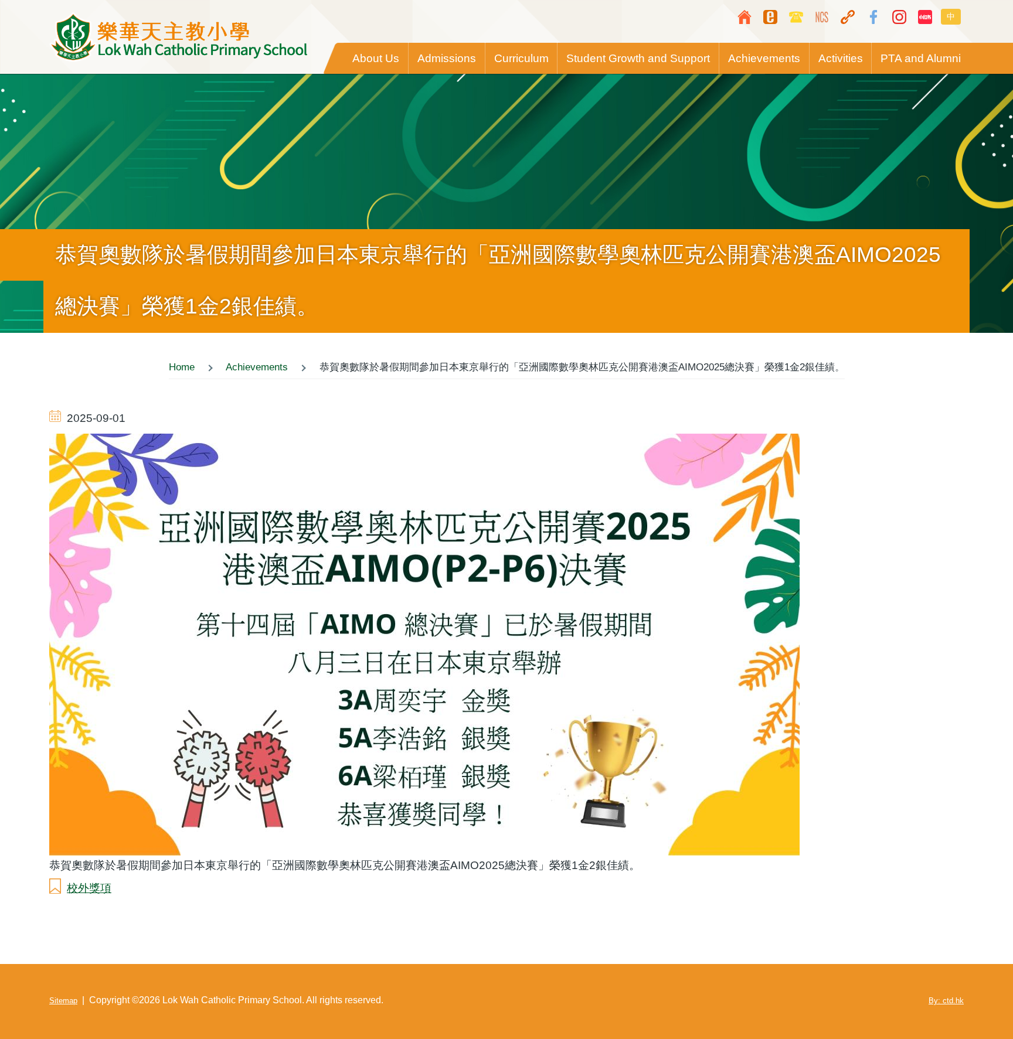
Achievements (257, 367)
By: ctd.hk (946, 1000)
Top (969, 995)
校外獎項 (89, 888)
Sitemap (63, 1000)
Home (182, 367)
